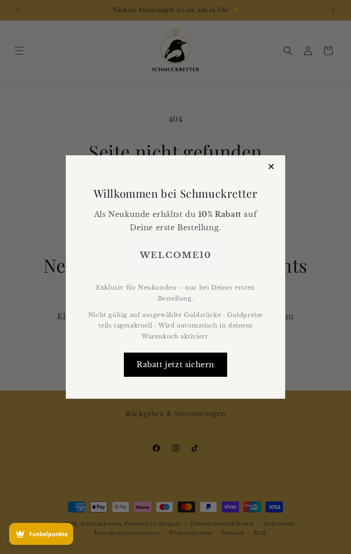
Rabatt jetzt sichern (175, 364)
